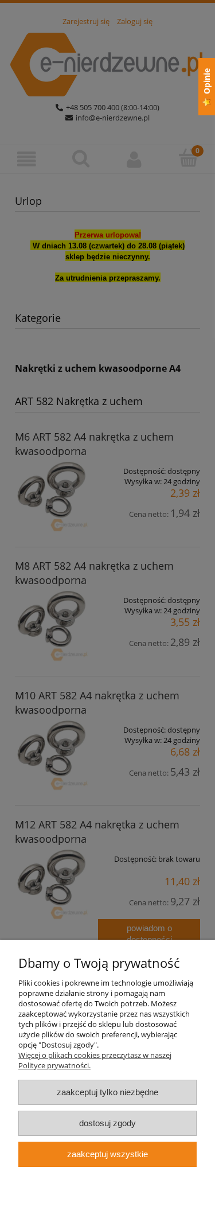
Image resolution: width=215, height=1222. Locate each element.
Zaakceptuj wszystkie (107, 1154)
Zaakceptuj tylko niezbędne (107, 1092)
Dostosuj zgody (107, 1123)
